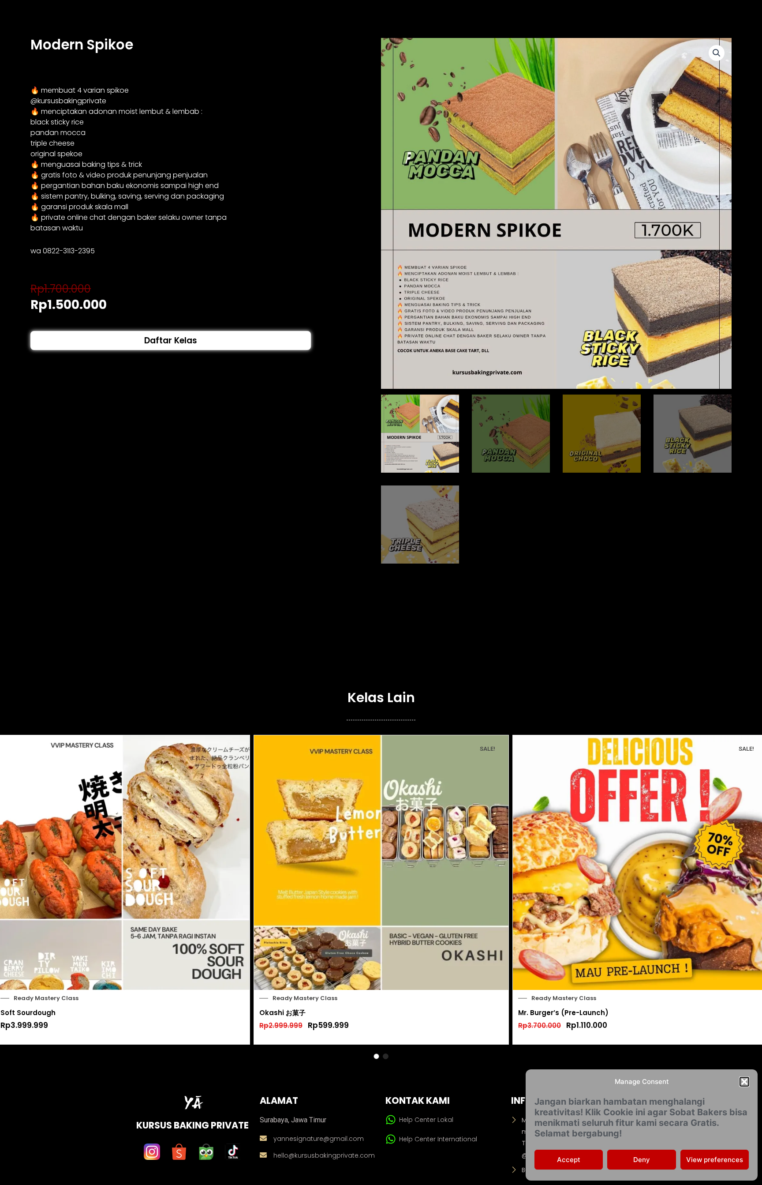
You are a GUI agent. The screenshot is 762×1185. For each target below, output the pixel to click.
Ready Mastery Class (46, 998)
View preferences (714, 1159)
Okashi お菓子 (282, 1012)
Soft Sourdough (28, 1012)
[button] (744, 1081)
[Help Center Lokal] (390, 1119)
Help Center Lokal (426, 1119)
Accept (568, 1159)
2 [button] (385, 1056)
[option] (381, 889)
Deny (641, 1159)
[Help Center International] (390, 1139)
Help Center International (438, 1139)
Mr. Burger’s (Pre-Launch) (563, 1012)
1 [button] (376, 1056)
